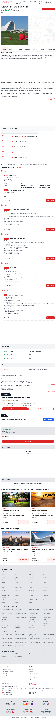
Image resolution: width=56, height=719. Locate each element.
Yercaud (31, 585)
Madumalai (4, 593)
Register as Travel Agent (8, 671)
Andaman (4, 571)
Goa (44, 574)
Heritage (4, 656)
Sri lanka (31, 582)
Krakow (3, 587)
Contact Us (33, 677)
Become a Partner (7, 669)
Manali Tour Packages (7, 613)
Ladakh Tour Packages (48, 626)
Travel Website (6, 675)
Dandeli (17, 595)
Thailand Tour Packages (48, 634)
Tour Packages (17, 2)
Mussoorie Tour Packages (5, 626)
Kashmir (31, 577)
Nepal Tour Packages (7, 642)
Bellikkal (17, 602)
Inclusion (27, 49)
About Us (32, 671)
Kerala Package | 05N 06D (11, 510)
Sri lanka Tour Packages (34, 642)
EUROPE (31, 574)
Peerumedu (45, 595)
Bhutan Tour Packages (20, 638)
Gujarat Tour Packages (20, 617)
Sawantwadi (32, 593)
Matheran (45, 590)
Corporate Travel (7, 677)
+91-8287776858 (28, 453)
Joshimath (4, 599)
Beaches (4, 653)
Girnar (16, 590)
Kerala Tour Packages (34, 609)
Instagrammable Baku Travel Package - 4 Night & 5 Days (15, 550)
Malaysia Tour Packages (7, 645)
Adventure (31, 653)
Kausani (17, 599)
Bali (30, 571)
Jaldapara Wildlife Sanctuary (6, 596)
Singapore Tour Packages (33, 635)
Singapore (17, 582)
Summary (11, 49)
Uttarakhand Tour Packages (33, 614)
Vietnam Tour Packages (34, 638)
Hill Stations (18, 653)
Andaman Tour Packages (18, 610)
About (4, 49)
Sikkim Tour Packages (20, 613)
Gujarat (3, 577)
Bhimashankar (18, 587)
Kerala (44, 577)
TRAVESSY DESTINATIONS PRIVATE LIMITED (33, 88)
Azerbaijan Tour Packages (10, 528)
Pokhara (31, 595)
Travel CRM (5, 673)
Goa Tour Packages (6, 621)
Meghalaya (18, 579)
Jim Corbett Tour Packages (47, 622)
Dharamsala (46, 599)
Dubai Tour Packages (7, 634)
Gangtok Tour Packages (46, 618)
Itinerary (19, 49)
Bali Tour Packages (19, 634)
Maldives (4, 579)
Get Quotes (48, 9)
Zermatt (45, 587)
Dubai (3, 574)
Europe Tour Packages (20, 642)
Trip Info (43, 49)
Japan (16, 577)
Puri (44, 579)
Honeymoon (18, 656)
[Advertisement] (28, 70)
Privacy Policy (33, 673)
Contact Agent (15, 408)
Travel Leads (40, 2)
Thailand (45, 582)
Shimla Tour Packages (48, 609)
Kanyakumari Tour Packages (19, 626)
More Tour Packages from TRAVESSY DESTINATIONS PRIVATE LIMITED (25, 489)
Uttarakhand (5, 585)
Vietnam (17, 585)
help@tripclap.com (8, 692)
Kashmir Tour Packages (7, 609)
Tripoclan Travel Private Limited (11, 555)
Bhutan (44, 571)
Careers (32, 679)
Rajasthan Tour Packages (46, 614)
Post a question (48, 419)
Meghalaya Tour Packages (33, 626)
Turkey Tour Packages (48, 642)
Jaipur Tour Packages (20, 621)
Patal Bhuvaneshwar (34, 599)
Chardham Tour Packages (5, 618)
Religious (45, 653)
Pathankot (18, 593)
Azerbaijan (5, 13)
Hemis (3, 602)
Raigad (31, 587)
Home (11, 1)
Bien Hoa (45, 585)
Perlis (30, 602)
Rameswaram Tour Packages (33, 618)
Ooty (30, 579)
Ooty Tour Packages (34, 621)
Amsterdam (32, 590)
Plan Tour (35, 2)
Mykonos (45, 593)
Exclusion (35, 49)
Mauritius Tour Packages (46, 639)
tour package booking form (34, 90)
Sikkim (3, 582)
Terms (31, 675)
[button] (50, 99)
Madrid (3, 590)
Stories (31, 1)
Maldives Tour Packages (7, 638)
